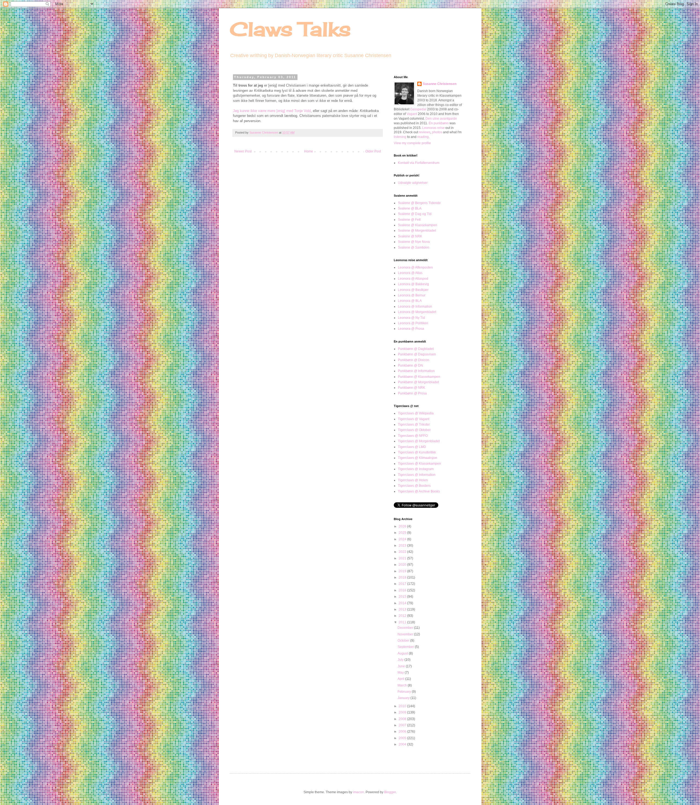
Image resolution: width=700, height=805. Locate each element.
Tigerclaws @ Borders (414, 486)
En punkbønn (439, 123)
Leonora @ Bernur (411, 295)
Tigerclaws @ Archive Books (419, 491)
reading (423, 137)
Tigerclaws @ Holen (413, 480)
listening (400, 137)
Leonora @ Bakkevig (413, 284)
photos (437, 132)
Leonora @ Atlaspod (413, 279)
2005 (403, 738)
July (401, 660)
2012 (403, 616)
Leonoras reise (433, 128)
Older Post (373, 151)
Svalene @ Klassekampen (417, 225)
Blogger (390, 792)
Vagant (412, 114)
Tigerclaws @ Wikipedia (416, 413)
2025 (403, 533)
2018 (403, 577)
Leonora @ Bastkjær (413, 290)
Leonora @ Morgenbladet (417, 312)
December (406, 628)
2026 (403, 526)
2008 (403, 719)
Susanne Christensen (264, 132)
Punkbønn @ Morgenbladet (418, 382)
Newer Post (243, 151)
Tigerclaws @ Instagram (416, 469)
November (406, 634)
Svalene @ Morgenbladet (417, 230)
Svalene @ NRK (410, 236)
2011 (403, 622)
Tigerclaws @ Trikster (414, 424)
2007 (403, 725)
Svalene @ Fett (409, 220)
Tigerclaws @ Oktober (414, 430)
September (406, 647)
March (403, 685)
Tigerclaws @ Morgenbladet (419, 441)
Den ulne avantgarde (441, 118)
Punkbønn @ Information (416, 371)
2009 (403, 712)
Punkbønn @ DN (410, 365)
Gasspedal (418, 109)
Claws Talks (290, 29)
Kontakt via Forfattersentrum (418, 163)
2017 (403, 584)
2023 (403, 545)
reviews (424, 132)
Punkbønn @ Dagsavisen (417, 354)
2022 (403, 552)
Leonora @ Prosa (411, 329)
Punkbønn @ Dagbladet (416, 349)
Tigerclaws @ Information (417, 475)
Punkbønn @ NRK (411, 388)
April (401, 679)
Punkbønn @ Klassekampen (419, 377)
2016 (403, 590)
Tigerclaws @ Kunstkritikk (417, 452)
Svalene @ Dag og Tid (414, 214)
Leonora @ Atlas (410, 273)
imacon (358, 792)
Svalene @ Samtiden (413, 247)
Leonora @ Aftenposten (415, 267)
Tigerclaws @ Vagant (413, 419)
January (404, 698)
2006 (403, 731)
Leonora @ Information (415, 306)
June (402, 666)
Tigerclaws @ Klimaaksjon (417, 458)
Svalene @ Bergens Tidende (419, 203)
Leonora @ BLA (410, 301)
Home (308, 151)
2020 (403, 565)
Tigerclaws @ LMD (412, 447)
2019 (403, 571)
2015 (403, 596)
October (404, 640)
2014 (403, 603)
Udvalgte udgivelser (413, 183)
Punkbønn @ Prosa (412, 393)
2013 (403, 609)
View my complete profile (412, 143)
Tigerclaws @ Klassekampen (419, 463)
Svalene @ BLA (409, 208)
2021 (403, 558)
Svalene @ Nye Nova (414, 242)
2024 (403, 539)
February (405, 692)
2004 (403, 744)
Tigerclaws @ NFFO (413, 436)
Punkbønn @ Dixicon (413, 360)
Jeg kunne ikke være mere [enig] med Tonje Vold (272, 111)
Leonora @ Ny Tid (411, 318)
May (401, 672)
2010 (403, 706)
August (403, 653)
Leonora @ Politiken (413, 323)
